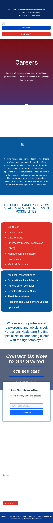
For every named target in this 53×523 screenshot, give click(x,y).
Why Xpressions (10, 485)
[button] (49, 23)
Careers (6, 475)
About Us (7, 470)
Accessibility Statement (33, 519)
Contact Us (7, 490)
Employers (7, 480)
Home (5, 465)
